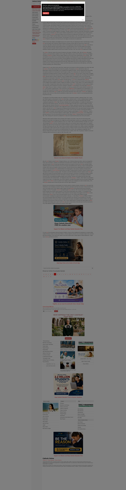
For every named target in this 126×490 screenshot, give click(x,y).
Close (83, 19)
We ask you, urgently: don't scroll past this (51, 5)
